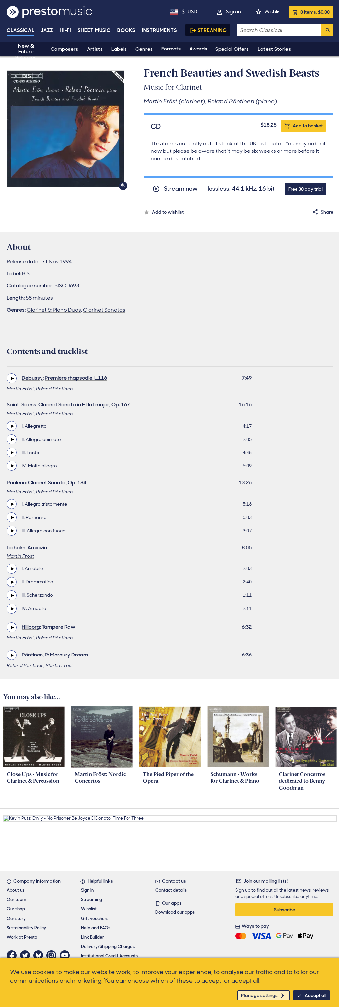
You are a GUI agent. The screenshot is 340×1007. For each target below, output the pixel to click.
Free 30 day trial (305, 189)
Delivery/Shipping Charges (108, 946)
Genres (144, 49)
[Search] (327, 30)
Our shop (16, 909)
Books (126, 30)
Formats (171, 49)
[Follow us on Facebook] (13, 955)
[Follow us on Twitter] (26, 955)
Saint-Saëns (21, 404)
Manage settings (259, 995)
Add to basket (308, 126)
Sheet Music (94, 30)
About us (15, 890)
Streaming (212, 30)
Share (327, 212)
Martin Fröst (20, 389)
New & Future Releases (25, 52)
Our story (16, 918)
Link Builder (92, 937)
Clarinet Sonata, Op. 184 (57, 482)
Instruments (159, 30)
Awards (198, 49)
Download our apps (175, 912)
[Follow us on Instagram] (53, 955)
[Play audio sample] (12, 378)
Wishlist (273, 11)
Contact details (171, 890)
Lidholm (16, 547)
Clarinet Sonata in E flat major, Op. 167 (84, 404)
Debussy (32, 377)
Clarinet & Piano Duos (54, 309)
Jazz (47, 30)
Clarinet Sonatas (104, 309)
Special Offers (232, 49)
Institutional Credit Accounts (109, 955)
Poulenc (16, 482)
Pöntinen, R (35, 654)
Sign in (233, 11)
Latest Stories (274, 49)
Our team (16, 899)
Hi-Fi (65, 30)
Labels (119, 49)
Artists (95, 49)
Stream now (181, 189)
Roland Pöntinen (54, 389)
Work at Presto (22, 937)
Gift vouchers (94, 918)
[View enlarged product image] (65, 128)
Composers (64, 49)
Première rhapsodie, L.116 (76, 377)
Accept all (315, 995)
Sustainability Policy (26, 928)
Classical (20, 30)
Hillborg (31, 626)
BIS (26, 273)
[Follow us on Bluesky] (39, 955)
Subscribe (284, 910)
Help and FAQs (95, 928)
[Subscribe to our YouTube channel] (66, 955)
